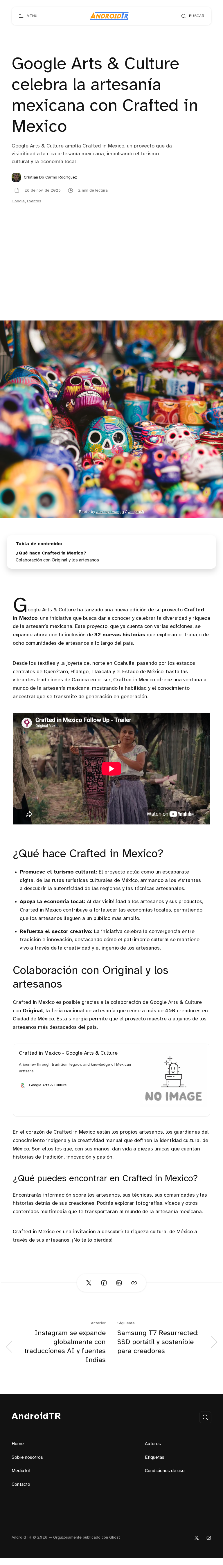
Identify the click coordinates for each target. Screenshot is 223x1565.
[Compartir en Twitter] (88, 1282)
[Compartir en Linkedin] (119, 1282)
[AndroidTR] (109, 16)
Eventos (34, 201)
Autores (153, 1443)
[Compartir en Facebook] (104, 1282)
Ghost (114, 1537)
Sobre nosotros (27, 1457)
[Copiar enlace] (134, 1282)
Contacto (21, 1484)
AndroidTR (36, 1416)
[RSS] (208, 1537)
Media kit (21, 1470)
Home (18, 1443)
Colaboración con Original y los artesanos (57, 560)
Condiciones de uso (165, 1470)
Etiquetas (154, 1457)
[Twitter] (196, 1537)
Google (18, 201)
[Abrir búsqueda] (205, 1417)
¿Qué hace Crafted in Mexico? (51, 553)
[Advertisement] (111, 277)
